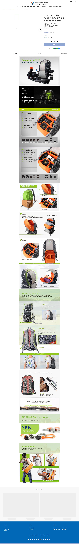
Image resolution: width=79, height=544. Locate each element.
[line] (53, 48)
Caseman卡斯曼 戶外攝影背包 (11, 9)
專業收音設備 (32, 6)
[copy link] (59, 48)
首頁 (17, 6)
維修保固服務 (55, 6)
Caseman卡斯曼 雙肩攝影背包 (22, 9)
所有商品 (38, 6)
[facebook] (55, 48)
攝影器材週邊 (26, 6)
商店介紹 (21, 6)
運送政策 (60, 6)
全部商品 (3, 9)
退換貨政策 (50, 6)
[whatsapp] (57, 48)
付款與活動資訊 (43, 6)
